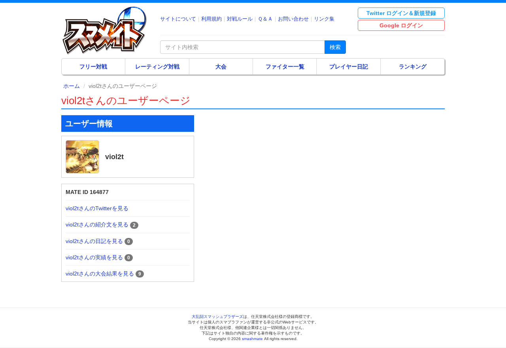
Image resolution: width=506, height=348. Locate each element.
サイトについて (178, 19)
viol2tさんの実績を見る (94, 257)
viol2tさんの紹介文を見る (97, 224)
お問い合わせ (293, 19)
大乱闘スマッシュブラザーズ (217, 316)
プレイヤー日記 (348, 66)
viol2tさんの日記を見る (94, 241)
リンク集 (324, 19)
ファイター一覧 (285, 66)
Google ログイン (401, 25)
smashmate (252, 339)
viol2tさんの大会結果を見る (100, 273)
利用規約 (211, 19)
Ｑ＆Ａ (265, 19)
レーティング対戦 (157, 66)
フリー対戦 (93, 66)
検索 (335, 47)
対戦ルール (240, 19)
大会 (221, 66)
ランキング (413, 66)
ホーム (71, 86)
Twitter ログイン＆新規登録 (401, 13)
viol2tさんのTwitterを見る (97, 208)
